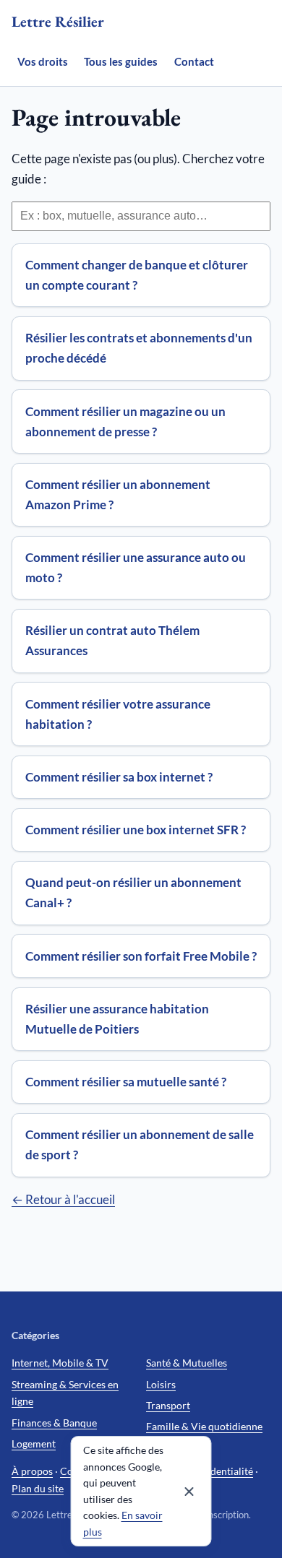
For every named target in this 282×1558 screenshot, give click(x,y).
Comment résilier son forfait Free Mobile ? (141, 956)
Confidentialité (219, 1471)
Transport (168, 1405)
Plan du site (38, 1488)
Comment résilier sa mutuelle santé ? (125, 1081)
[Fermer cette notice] (189, 1491)
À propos (32, 1471)
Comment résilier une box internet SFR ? (135, 829)
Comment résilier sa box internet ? (119, 776)
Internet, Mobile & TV (60, 1362)
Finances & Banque (54, 1422)
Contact (194, 61)
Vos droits (42, 61)
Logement (34, 1443)
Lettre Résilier (58, 21)
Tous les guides (121, 61)
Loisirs (161, 1384)
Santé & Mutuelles (186, 1362)
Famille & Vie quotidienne (204, 1426)
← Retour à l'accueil (63, 1199)
